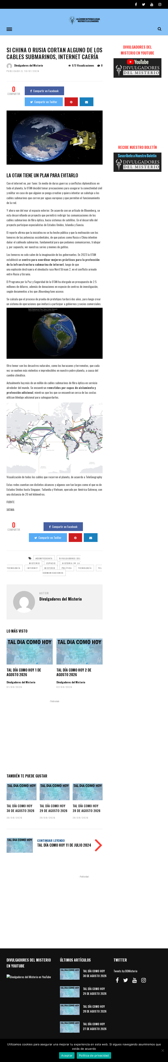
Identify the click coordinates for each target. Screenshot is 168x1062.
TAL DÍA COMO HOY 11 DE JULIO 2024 (64, 845)
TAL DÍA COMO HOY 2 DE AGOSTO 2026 (73, 672)
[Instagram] (159, 4)
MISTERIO (49, 568)
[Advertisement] (55, 736)
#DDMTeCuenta (44, 558)
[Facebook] (117, 980)
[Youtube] (151, 4)
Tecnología (85, 568)
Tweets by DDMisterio (125, 971)
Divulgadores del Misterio (28, 65)
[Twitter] (125, 980)
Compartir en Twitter (45, 102)
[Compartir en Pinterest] (71, 101)
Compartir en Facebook (46, 91)
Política (67, 568)
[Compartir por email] (86, 101)
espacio (51, 563)
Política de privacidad (94, 1055)
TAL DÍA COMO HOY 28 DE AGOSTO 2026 (86, 808)
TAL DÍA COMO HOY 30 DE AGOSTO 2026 (20, 808)
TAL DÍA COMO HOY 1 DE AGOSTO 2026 (24, 672)
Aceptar (66, 1055)
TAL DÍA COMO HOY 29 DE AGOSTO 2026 (53, 808)
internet (32, 568)
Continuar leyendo (51, 840)
